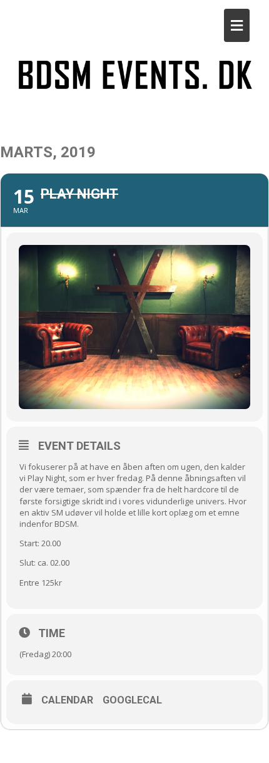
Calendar (67, 700)
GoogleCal (132, 700)
